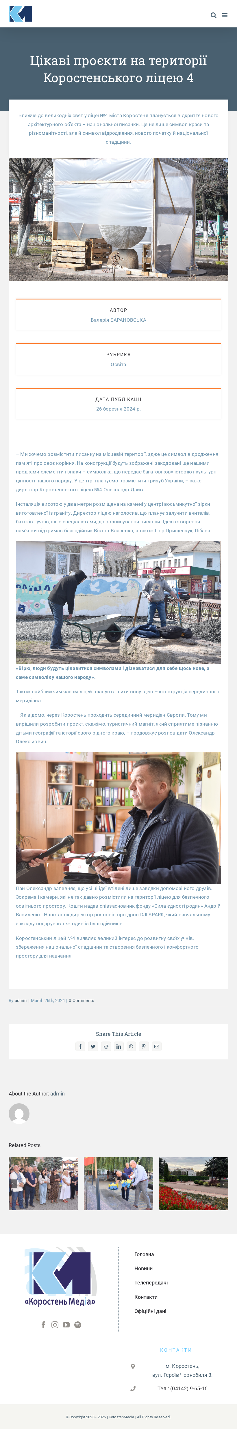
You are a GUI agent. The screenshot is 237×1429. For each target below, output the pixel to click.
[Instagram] (54, 1324)
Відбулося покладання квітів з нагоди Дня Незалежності (118, 1167)
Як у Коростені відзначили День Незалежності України (43, 1167)
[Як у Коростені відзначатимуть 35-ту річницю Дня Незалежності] (193, 1183)
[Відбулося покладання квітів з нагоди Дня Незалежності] (118, 1183)
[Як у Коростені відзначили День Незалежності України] (43, 1183)
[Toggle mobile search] (213, 15)
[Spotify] (77, 1324)
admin (21, 1000)
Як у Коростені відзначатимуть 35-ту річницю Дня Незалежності (193, 1167)
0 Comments (81, 1000)
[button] (13, 1183)
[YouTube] (66, 1324)
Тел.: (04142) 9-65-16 (183, 1388)
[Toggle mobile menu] (225, 15)
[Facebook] (43, 1324)
